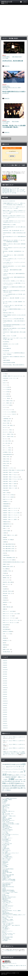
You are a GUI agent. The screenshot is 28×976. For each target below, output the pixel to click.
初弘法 (11, 781)
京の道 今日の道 (5, 821)
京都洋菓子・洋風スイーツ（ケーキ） (10, 510)
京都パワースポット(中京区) (8, 494)
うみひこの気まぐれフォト (7, 902)
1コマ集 (4, 373)
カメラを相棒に (5, 866)
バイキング (19, 767)
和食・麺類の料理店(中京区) (8, 544)
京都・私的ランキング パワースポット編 (10, 188)
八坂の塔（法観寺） (7, 530)
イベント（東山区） (7, 398)
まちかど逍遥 (4, 926)
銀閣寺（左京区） (6, 649)
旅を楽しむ (4, 932)
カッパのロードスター (6, 830)
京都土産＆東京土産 (6, 826)
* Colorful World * (5, 900)
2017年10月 (5, 669)
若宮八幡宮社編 (6, 629)
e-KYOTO (4, 863)
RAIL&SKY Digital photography (8, 890)
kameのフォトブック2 (6, 908)
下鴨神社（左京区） (7, 420)
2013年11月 (5, 727)
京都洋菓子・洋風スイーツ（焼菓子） (10, 519)
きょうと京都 (4, 851)
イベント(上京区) (6, 387)
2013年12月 (5, 725)
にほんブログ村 (5, 967)
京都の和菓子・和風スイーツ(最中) (9, 483)
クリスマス (5, 407)
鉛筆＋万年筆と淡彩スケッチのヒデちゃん (10, 834)
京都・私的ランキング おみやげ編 (9, 192)
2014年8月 (5, 707)
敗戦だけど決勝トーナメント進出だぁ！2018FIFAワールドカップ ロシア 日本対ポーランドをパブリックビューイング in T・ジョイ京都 (14, 212)
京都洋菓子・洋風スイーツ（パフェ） (10, 517)
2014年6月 (5, 712)
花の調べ (4, 894)
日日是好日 (4, 801)
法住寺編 (4, 597)
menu (25, 1)
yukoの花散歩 (5, 940)
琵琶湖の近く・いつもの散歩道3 (8, 891)
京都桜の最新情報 (6, 360)
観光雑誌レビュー (6, 640)
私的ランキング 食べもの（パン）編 (10, 622)
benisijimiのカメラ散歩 (6, 901)
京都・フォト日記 (5, 807)
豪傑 (4, 642)
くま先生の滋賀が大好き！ (7, 856)
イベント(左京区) (6, 396)
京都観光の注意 (6, 521)
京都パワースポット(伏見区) (8, 497)
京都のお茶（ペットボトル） (8, 467)
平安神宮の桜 (5, 346)
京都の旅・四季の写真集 (7, 872)
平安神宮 (4, 573)
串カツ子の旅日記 (5, 938)
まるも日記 (4, 836)
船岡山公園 (5, 627)
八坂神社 (4, 532)
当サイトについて (6, 579)
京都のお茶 (5, 465)
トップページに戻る (6, 138)
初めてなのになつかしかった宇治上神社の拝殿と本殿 (13, 318)
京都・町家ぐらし (5, 927)
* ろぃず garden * (5, 841)
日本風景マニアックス (6, 878)
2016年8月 (5, 689)
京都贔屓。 (4, 817)
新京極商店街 (5, 786)
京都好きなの (4, 806)
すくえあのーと (5, 909)
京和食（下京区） (6, 456)
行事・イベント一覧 (7, 633)
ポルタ (7, 769)
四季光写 (4, 889)
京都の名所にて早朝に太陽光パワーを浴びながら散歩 (13, 470)
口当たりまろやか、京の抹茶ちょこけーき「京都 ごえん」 (14, 280)
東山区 (13, 121)
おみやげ (18, 764)
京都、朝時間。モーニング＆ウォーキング (10, 852)
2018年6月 (5, 662)
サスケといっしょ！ (6, 903)
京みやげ (14, 775)
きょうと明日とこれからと (7, 857)
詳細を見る (7, 66)
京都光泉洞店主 (5, 862)
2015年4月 (5, 694)
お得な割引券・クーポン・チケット (10, 378)
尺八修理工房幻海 (5, 848)
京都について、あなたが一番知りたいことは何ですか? (13, 736)
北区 (14, 781)
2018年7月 (5, 660)
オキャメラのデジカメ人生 (7, 882)
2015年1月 (5, 698)
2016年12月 (5, 687)
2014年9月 (5, 705)
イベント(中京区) (6, 391)
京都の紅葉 (5, 490)
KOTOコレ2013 (5, 864)
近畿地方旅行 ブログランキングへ (9, 963)
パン (4, 769)
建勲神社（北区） (6, 577)
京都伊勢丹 (8, 777)
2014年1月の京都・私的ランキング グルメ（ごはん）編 (13, 189)
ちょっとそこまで (5, 842)
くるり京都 (4, 845)
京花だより (4, 808)
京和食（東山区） (6, 461)
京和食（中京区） (6, 458)
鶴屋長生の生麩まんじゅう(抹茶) (9, 224)
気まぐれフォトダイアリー (7, 931)
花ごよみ (4, 803)
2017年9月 (5, 671)
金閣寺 (4, 647)
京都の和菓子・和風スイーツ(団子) (9, 481)
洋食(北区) (5, 600)
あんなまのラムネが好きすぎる (9, 200)
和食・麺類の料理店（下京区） (9, 546)
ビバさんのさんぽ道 (6, 835)
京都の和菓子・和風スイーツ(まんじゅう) (11, 476)
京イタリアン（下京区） (7, 429)
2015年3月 (5, 696)
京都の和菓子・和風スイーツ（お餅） (10, 488)
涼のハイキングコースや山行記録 (8, 880)
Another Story (5, 885)
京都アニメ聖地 (6, 492)
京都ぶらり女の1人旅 (6, 858)
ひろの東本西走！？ (6, 928)
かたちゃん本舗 (5, 833)
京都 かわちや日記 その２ (7, 813)
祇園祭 (4, 609)
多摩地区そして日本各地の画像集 (8, 879)
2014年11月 (5, 701)
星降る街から (4, 921)
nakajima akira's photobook (7, 913)
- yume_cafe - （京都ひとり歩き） (9, 815)
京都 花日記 (4, 810)
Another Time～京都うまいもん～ (8, 811)
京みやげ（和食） (6, 423)
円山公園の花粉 (6, 350)
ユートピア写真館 (5, 893)
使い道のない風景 (5, 877)
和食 (4, 783)
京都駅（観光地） (6, 526)
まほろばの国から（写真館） (7, 919)
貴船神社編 (5, 644)
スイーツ (12, 766)
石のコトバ (4, 867)
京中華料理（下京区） (7, 452)
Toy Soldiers (4, 865)
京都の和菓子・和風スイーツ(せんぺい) (10, 474)
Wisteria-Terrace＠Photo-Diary (8, 886)
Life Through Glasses (6, 883)
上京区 (21, 772)
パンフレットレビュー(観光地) (9, 411)
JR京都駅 (13, 764)
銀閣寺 (15, 788)
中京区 (9, 775)
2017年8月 (5, 674)
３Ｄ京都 (4, 847)
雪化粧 (19, 788)
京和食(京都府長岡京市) (7, 454)
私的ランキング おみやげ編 (8, 611)
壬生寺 (4, 553)
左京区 (11, 783)
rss (21, 2)
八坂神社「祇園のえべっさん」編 (9, 535)
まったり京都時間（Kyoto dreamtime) (9, 798)
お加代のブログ (5, 861)
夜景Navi (4, 873)
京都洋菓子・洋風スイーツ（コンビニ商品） (11, 512)
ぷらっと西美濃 (5, 855)
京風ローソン (5, 528)
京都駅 (11, 779)
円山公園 (7, 781)
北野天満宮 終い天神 (20, 781)
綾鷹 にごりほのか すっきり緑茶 (9, 335)
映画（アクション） (7, 584)
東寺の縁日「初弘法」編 (7, 591)
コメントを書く (5, 58)
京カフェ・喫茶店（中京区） (8, 436)
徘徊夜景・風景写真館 (6, 875)
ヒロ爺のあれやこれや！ (7, 939)
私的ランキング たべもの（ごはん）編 (10, 613)
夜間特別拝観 (5, 87)
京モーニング (5, 445)
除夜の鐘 (17, 56)
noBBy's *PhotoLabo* (6, 884)
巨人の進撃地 (5, 568)
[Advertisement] (14, 21)
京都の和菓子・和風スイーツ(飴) (9, 485)
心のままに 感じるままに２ (7, 920)
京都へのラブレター (6, 814)
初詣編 (4, 537)
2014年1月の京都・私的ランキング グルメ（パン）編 (12, 190)
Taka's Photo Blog (5, 912)
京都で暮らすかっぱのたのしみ (8, 820)
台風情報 (4, 541)
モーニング (11, 769)
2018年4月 (5, 667)
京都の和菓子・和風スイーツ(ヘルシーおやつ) (12, 479)
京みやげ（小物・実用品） (8, 425)
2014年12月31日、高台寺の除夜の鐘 (12, 60)
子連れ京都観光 (5, 825)
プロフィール (5, 416)
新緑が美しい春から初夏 (7, 582)
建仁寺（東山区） (6, 575)
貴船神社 (8, 788)
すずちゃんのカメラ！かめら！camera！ (10, 892)
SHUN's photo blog (5, 819)
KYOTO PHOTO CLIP (6, 840)
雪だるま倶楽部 (5, 839)
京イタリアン (5, 427)
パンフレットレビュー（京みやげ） (10, 414)
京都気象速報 (5, 506)
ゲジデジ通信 (4, 904)
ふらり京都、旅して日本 (7, 843)
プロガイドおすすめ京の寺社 (7, 822)
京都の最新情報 (5, 871)
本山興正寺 (5, 588)
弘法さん (22, 783)
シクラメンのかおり (6, 804)
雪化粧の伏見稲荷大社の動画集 (9, 362)
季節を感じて (4, 911)
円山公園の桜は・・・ (7, 341)
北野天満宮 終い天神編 (7, 539)
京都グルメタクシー (6, 849)
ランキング (16, 769)
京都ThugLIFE (5, 870)
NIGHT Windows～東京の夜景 (8, 874)
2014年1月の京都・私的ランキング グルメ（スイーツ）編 (13, 191)
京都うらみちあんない (6, 850)
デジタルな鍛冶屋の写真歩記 (7, 868)
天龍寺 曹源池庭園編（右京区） (9, 557)
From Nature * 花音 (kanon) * (7, 905)
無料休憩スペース (6, 602)
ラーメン (17, 772)
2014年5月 (5, 714)
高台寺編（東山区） (6, 56)
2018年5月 (5, 665)
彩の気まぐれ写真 (5, 844)
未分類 (4, 586)
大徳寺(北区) (5, 555)
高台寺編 (17, 121)
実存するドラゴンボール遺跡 (8, 559)
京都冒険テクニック (7, 501)
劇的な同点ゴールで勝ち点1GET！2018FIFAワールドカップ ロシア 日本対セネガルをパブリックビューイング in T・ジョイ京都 (14, 217)
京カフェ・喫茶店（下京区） (8, 434)
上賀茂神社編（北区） (7, 418)
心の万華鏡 (4, 918)
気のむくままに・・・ (6, 907)
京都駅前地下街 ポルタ (7, 523)
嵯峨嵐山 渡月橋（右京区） (8, 566)
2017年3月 (5, 685)
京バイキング (5, 438)
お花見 (4, 380)
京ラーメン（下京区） (7, 447)
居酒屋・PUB (5, 564)
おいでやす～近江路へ (6, 854)
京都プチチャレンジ (7, 499)
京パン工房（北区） (7, 443)
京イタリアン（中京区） (7, 432)
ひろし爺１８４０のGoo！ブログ (8, 933)
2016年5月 (5, 692)
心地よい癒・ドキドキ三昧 (7, 934)
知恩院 (4, 604)
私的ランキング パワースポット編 (10, 618)
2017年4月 (5, 683)
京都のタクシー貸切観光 (7, 818)
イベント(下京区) (6, 389)
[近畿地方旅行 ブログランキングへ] (6, 962)
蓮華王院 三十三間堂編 (7, 631)
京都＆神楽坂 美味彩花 (7, 799)
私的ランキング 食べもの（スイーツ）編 (11, 620)
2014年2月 (5, 721)
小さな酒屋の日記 (5, 828)
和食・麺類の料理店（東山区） (9, 550)
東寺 (11, 786)
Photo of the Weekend (6, 898)
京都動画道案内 (6, 503)
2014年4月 (5, 716)
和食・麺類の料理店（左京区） (9, 548)
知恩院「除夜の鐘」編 (7, 606)
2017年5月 (5, 680)
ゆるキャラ (5, 382)
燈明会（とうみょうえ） (12, 87)
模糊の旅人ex (5, 899)
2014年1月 (5, 723)
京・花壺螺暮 (4, 800)
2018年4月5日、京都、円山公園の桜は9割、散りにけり (13, 230)
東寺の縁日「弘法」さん (7, 593)
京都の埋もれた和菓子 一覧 (8, 312)
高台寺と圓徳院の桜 (7, 348)
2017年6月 (5, 678)
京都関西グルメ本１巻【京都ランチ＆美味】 (10, 823)
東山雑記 (4, 812)
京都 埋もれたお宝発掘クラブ (6, 2)
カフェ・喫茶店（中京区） (8, 400)
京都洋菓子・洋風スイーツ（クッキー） (10, 508)
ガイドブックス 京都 (7, 405)
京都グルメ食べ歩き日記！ (7, 827)
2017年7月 (5, 676)
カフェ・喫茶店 (5, 766)
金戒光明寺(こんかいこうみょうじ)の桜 (10, 343)
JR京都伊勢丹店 (6, 764)
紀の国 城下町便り (5, 895)
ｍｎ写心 (4, 887)
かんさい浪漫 (4, 832)
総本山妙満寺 (5, 624)
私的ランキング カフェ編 (8, 615)
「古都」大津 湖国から (7, 924)
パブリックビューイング (7, 409)
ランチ (20, 769)
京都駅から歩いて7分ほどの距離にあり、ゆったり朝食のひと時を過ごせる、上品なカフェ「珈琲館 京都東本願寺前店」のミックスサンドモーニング (14, 753)
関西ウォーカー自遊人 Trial (7, 917)
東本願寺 (4, 595)
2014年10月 (5, 703)
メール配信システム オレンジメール (14, 159)
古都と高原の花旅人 (6, 805)
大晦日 (13, 56)
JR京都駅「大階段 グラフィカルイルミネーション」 (13, 376)
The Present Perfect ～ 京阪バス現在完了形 (11, 925)
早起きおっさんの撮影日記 (7, 829)
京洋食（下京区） (6, 463)
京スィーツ (20, 775)
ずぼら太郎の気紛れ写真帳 (7, 937)
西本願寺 (4, 638)
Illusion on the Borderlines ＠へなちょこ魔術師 (11, 910)
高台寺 (20, 56)
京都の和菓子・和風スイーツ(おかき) (10, 472)
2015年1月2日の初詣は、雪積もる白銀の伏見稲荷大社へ (14, 364)
